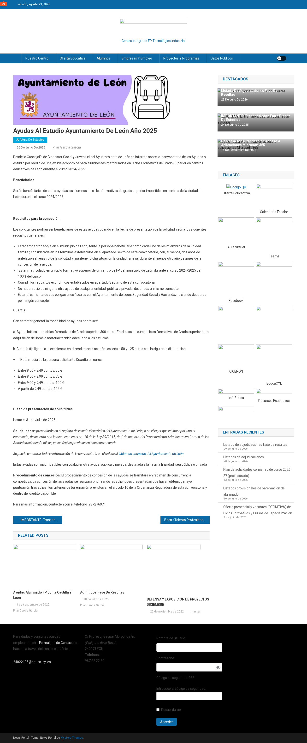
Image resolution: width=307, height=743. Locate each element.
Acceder (166, 722)
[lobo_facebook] (236, 279)
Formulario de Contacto (57, 643)
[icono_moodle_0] (236, 230)
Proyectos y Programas (181, 58)
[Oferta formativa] (236, 187)
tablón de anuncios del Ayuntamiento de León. (151, 454)
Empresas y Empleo (137, 58)
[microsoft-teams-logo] (274, 235)
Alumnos (103, 58)
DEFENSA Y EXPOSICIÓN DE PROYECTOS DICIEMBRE (178, 601)
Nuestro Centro (36, 58)
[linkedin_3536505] (274, 324)
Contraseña (165, 658)
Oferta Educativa (72, 58)
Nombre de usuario (170, 638)
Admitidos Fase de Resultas (102, 592)
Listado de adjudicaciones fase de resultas (255, 444)
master (195, 611)
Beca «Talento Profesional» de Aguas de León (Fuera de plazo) (187, 520)
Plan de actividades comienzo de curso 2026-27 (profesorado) (257, 473)
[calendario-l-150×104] (274, 196)
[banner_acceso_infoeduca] (236, 391)
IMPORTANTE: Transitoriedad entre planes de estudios (41, 520)
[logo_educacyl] (274, 362)
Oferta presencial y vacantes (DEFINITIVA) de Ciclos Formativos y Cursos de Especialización (257, 510)
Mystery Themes (72, 737)
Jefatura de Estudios (30, 139)
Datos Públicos (222, 58)
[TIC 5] (236, 412)
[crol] (274, 393)
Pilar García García (67, 147)
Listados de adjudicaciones (243, 457)
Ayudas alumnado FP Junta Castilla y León (42, 595)
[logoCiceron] (236, 356)
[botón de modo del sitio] (281, 58)
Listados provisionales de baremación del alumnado (254, 491)
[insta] (236, 323)
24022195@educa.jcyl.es (32, 662)
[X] (274, 279)
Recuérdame (171, 710)
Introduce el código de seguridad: (181, 688)
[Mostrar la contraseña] (218, 667)
